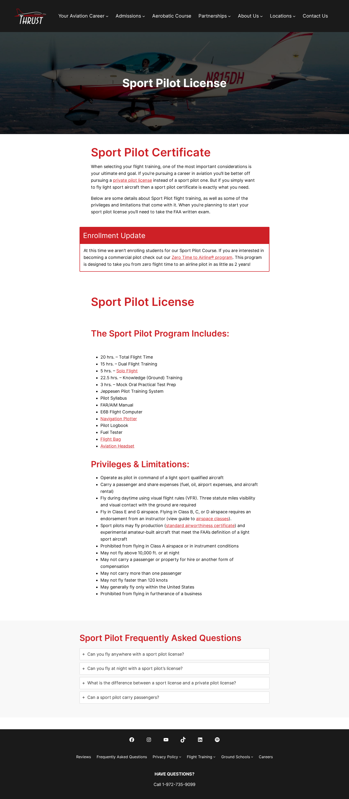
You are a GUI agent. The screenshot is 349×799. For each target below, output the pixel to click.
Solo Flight (127, 370)
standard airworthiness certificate (200, 525)
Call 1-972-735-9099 (174, 784)
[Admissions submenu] (143, 15)
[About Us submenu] (261, 15)
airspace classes (212, 518)
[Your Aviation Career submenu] (107, 15)
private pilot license (132, 180)
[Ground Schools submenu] (252, 757)
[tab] (174, 654)
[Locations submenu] (294, 15)
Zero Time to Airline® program (202, 257)
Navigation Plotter (118, 418)
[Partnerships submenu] (229, 15)
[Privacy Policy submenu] (180, 757)
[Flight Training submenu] (214, 757)
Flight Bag (110, 439)
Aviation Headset (117, 446)
